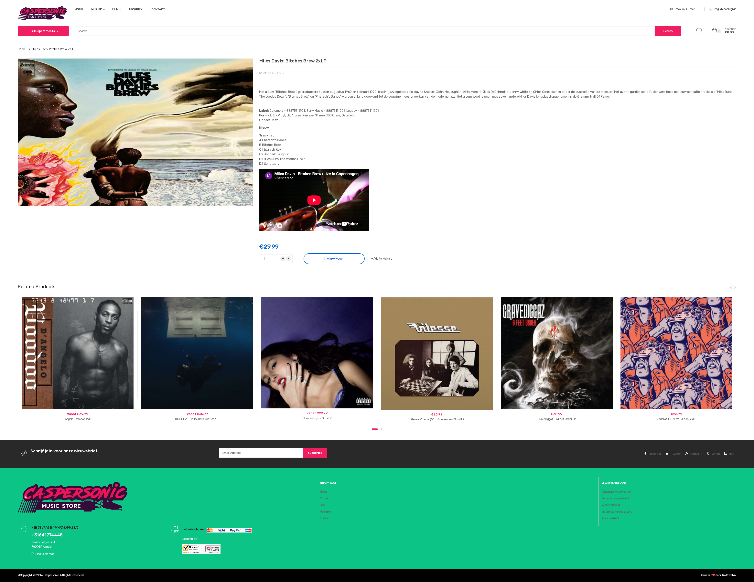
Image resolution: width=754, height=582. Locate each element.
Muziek (324, 498)
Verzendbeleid (611, 505)
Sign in (732, 9)
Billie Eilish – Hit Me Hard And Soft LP (197, 419)
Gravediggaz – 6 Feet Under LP (557, 419)
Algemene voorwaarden (617, 491)
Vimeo (715, 454)
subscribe (315, 453)
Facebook (655, 454)
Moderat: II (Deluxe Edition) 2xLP (676, 419)
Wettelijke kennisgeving (617, 511)
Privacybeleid (610, 518)
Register (719, 9)
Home (22, 49)
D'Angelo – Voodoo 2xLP (77, 419)
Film (322, 505)
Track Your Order (684, 9)
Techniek (325, 511)
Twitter (675, 454)
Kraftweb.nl (729, 575)
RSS (731, 454)
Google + (696, 454)
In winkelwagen (334, 258)
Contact (325, 518)
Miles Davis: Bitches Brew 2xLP (293, 61)
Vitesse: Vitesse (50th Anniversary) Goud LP (437, 419)
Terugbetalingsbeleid (615, 498)
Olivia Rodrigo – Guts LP (317, 418)
